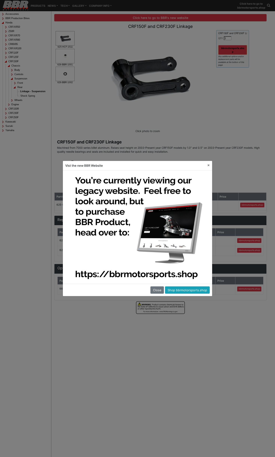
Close (157, 290)
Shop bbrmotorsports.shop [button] (187, 290)
